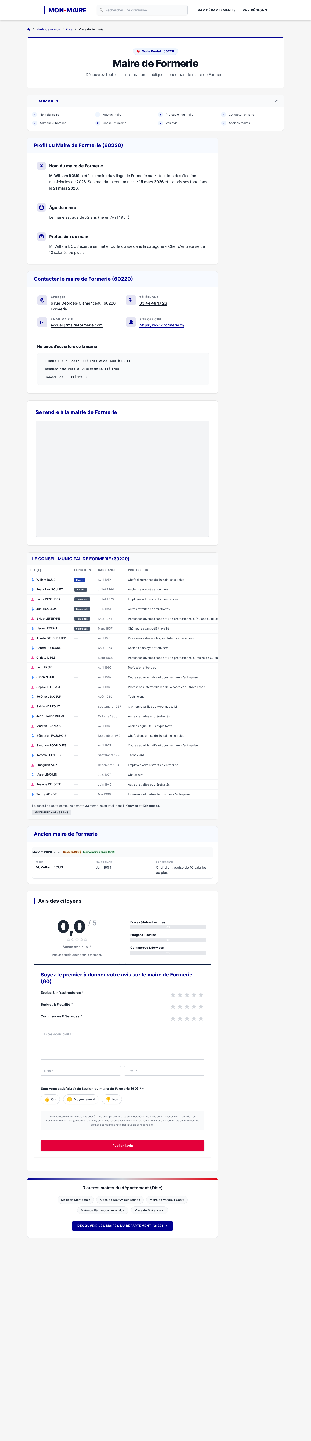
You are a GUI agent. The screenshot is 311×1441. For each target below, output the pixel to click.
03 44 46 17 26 (153, 303)
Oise (69, 29)
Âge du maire (109, 114)
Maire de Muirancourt (149, 1210)
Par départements (217, 10)
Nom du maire (46, 114)
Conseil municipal (112, 123)
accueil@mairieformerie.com (77, 325)
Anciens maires (236, 123)
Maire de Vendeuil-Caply (167, 1199)
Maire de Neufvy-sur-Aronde (120, 1199)
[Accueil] (28, 29)
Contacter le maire (238, 114)
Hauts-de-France (48, 29)
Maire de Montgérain (75, 1199)
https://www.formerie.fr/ (161, 325)
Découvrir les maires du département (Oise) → (122, 1225)
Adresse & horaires (50, 123)
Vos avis (169, 123)
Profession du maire (176, 114)
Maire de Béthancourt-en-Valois (103, 1210)
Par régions (255, 10)
